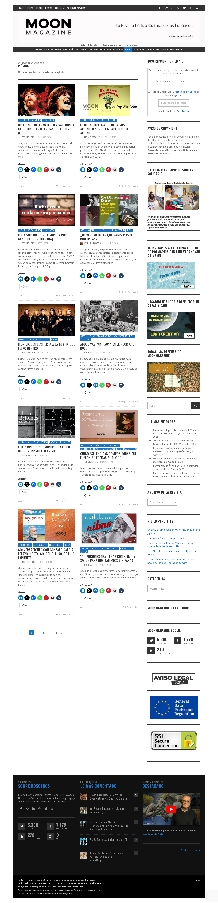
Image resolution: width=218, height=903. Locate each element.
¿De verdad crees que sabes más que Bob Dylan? (107, 236)
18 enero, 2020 (45, 562)
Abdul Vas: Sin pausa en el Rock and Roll (107, 346)
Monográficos (96, 445)
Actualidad (24, 442)
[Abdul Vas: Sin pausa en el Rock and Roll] (109, 316)
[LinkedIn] (172, 8)
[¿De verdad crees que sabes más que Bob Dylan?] (109, 210)
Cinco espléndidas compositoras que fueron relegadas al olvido (108, 455)
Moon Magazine (91, 352)
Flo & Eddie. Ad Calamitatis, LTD (109, 840)
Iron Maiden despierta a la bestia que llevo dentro (46, 346)
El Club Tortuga (26, 120)
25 (136, 794)
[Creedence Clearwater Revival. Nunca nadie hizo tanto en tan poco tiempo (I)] (46, 100)
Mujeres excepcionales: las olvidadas (97, 449)
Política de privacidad (185, 91)
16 (136, 808)
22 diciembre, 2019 (108, 565)
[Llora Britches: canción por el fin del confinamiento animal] (46, 422)
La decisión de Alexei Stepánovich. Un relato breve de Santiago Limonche (109, 825)
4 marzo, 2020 (106, 462)
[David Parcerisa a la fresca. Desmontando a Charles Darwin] (83, 796)
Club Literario (97, 230)
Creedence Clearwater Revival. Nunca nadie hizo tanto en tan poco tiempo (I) (46, 128)
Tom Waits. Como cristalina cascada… (167, 538)
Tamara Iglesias (130, 449)
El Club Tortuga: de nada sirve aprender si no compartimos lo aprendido (104, 128)
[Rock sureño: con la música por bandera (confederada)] (46, 210)
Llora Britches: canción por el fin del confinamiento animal (44, 448)
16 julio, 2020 (112, 243)
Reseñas (67, 545)
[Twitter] (184, 8)
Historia (84, 445)
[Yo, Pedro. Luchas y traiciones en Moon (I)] (83, 810)
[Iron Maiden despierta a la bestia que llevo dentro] (46, 319)
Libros (52, 545)
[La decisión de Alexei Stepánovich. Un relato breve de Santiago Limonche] (83, 823)
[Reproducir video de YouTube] (171, 809)
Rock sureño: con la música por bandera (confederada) (42, 236)
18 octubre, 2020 (43, 137)
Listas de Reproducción (108, 548)
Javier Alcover (25, 339)
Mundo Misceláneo (41, 339)
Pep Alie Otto (48, 120)
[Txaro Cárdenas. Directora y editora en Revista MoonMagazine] (83, 854)
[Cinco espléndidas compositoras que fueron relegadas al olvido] (109, 425)
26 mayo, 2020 (106, 352)
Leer (20, 186)
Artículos (85, 230)
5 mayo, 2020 (42, 352)
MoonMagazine (120, 336)
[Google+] (166, 8)
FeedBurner (183, 111)
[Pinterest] (178, 8)
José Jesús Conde (40, 545)
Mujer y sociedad (111, 445)
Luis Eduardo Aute (153, 833)
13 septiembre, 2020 (45, 243)
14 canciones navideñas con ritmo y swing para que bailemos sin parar (107, 558)
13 (56, 633)
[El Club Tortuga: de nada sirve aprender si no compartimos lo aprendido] (109, 100)
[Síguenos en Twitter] (151, 640)
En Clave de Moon (104, 336)
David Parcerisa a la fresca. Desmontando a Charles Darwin (108, 796)
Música (38, 120)
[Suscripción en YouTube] (151, 650)
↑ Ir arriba (195, 880)
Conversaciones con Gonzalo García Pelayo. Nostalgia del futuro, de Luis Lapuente (46, 553)
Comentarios (131, 607)
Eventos (44, 442)
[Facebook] (160, 8)
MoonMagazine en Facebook (168, 607)
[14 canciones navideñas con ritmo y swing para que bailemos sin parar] (109, 528)
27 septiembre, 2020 (107, 137)
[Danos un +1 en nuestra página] (50, 836)
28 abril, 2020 (44, 455)
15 (136, 853)
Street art (85, 339)
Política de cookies (190, 850)
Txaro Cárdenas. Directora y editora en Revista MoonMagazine (107, 856)
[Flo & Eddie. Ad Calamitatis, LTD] (83, 841)
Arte (83, 336)
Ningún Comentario (66, 186)
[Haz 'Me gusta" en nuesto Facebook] (177, 640)
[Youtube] (190, 8)
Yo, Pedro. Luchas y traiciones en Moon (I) (108, 810)
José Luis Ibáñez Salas (115, 230)
